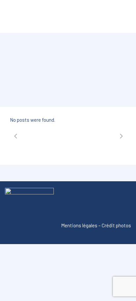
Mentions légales (79, 225)
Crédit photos (116, 225)
